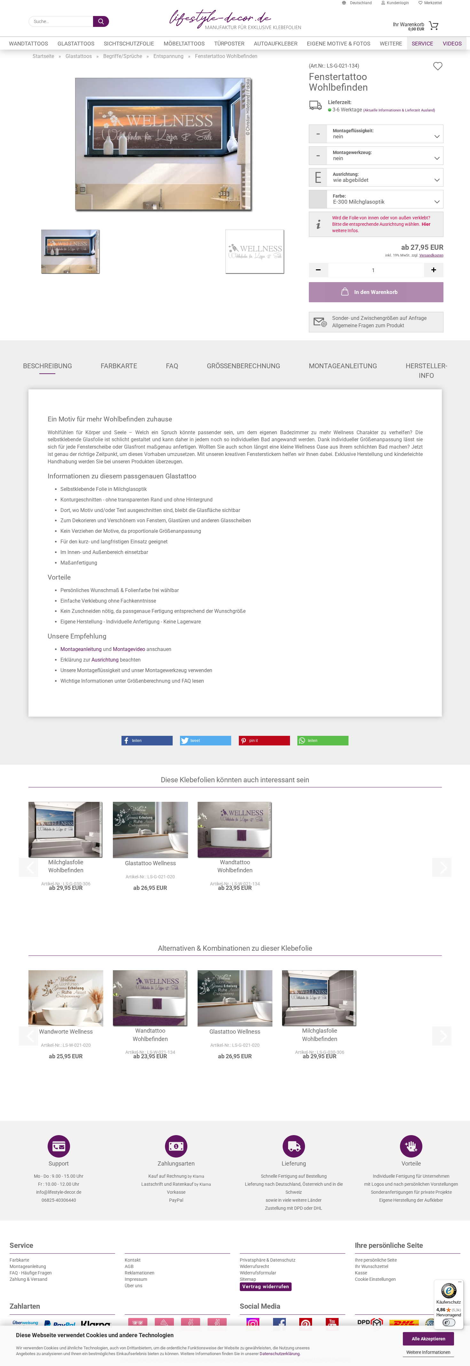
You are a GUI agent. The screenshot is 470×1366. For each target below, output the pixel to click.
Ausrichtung (105, 660)
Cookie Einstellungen (375, 1279)
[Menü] (460, 1283)
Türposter (229, 43)
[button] (318, 270)
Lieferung (294, 1163)
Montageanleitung (343, 366)
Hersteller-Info (426, 368)
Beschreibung (47, 366)
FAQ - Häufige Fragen (31, 1272)
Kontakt (133, 1260)
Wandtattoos (28, 43)
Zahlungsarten (176, 1163)
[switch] (449, 1322)
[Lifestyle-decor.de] (235, 19)
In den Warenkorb (376, 292)
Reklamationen (139, 1272)
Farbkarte (119, 366)
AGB (129, 1266)
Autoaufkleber (275, 43)
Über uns (133, 1285)
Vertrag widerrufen (265, 1286)
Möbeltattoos (184, 43)
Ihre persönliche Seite (376, 1260)
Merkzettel (432, 3)
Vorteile (411, 1163)
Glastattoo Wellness (150, 863)
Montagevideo (129, 649)
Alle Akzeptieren (428, 1338)
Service (422, 43)
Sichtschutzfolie (129, 43)
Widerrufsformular (258, 1272)
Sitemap (248, 1279)
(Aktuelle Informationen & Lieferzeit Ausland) (399, 110)
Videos (452, 43)
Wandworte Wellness (66, 1031)
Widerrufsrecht (254, 1266)
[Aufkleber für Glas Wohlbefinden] (164, 145)
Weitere (391, 43)
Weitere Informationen (428, 1352)
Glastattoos (76, 43)
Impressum (136, 1279)
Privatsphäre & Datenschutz (267, 1260)
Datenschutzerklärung (280, 1353)
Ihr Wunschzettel (371, 1266)
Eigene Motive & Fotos (338, 43)
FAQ (172, 366)
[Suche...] (101, 21)
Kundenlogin (397, 3)
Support (59, 1163)
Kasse (361, 1272)
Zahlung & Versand (28, 1279)
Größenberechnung (243, 366)
